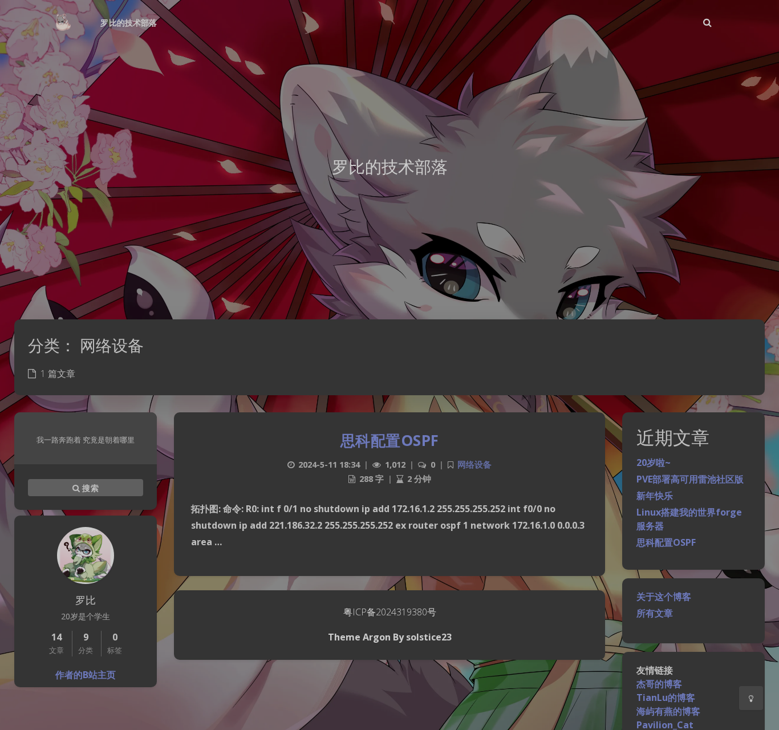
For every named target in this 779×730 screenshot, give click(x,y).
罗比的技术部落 (128, 22)
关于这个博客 (663, 596)
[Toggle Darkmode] (751, 698)
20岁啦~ (653, 462)
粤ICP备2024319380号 (389, 612)
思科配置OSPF (666, 542)
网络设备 (474, 464)
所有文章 (654, 613)
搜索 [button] (89, 487)
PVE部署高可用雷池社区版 (690, 479)
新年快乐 (654, 495)
